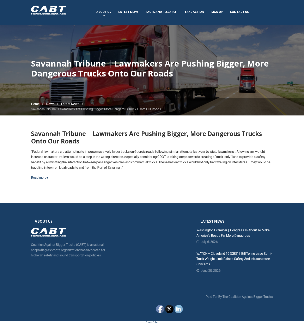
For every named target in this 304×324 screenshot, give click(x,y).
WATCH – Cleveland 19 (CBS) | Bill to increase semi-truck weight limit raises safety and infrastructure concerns (234, 259)
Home (35, 104)
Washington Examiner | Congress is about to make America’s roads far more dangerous (233, 233)
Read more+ (39, 178)
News (50, 104)
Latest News (70, 104)
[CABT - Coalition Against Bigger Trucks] (48, 10)
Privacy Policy (152, 322)
